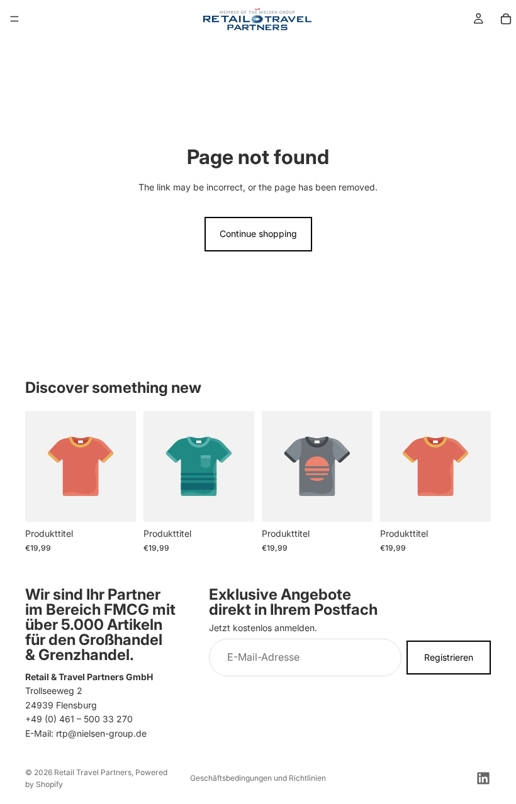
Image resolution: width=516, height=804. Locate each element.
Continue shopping (258, 233)
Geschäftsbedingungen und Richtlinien (258, 778)
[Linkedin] (483, 778)
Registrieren (448, 657)
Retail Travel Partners (93, 772)
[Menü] (14, 18)
